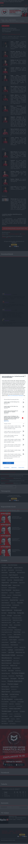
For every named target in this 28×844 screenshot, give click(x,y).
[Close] (25, 376)
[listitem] (14, 399)
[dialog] (14, 422)
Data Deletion (6, 467)
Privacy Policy (21, 467)
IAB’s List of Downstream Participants (15, 395)
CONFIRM (8, 463)
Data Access (14, 467)
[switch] (23, 402)
